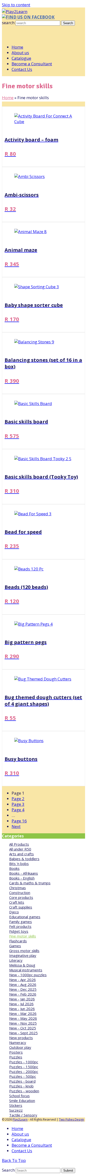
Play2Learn (20, 1119)
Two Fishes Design (71, 1119)
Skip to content (16, 4)
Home (8, 97)
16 (19, 821)
